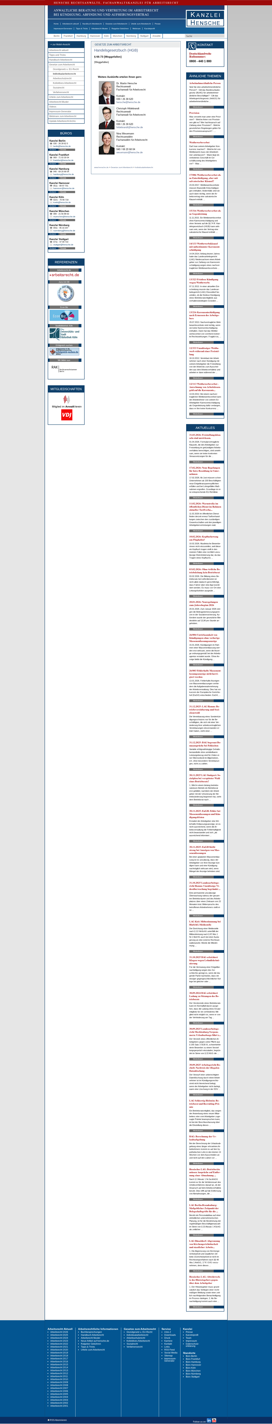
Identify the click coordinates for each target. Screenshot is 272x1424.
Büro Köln (191, 1368)
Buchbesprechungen (91, 1332)
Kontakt (168, 1344)
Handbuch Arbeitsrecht (92, 24)
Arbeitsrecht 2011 (59, 1376)
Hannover (95, 36)
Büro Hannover (193, 1365)
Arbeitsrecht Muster (99, 29)
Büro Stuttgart (192, 1376)
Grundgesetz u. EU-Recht (66, 69)
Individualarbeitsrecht (64, 74)
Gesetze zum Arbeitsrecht (116, 24)
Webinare (136, 29)
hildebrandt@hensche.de (129, 127)
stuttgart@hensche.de (63, 245)
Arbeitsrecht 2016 (59, 1361)
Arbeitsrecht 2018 (59, 1355)
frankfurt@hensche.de (63, 160)
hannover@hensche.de (63, 188)
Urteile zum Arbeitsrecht (141, 24)
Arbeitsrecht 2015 (59, 1364)
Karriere (168, 1341)
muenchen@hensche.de (64, 216)
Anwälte (156, 36)
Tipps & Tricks (82, 29)
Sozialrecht (58, 87)
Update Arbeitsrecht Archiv (62, 121)
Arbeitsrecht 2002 (59, 1403)
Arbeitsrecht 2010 (59, 1379)
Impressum (191, 1341)
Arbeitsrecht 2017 (59, 1358)
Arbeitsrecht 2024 (59, 1338)
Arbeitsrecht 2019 (59, 1352)
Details (63, 150)
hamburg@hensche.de (63, 174)
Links (167, 1347)
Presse (158, 24)
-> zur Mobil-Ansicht (60, 44)
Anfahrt (53, 150)
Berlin (57, 36)
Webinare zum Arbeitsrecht (62, 116)
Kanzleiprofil (149, 29)
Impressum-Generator (63, 29)
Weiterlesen (198, 107)
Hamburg (81, 36)
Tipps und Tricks (57, 55)
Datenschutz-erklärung (192, 1345)
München (117, 36)
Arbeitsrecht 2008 (59, 1385)
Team (188, 1338)
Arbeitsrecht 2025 (59, 1335)
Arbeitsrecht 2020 (59, 1349)
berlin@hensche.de (62, 146)
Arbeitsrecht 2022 (59, 1344)
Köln (106, 36)
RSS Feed (169, 1349)
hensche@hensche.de (128, 102)
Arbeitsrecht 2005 (59, 1394)
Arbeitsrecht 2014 (59, 1367)
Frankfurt (68, 36)
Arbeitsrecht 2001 (59, 1406)
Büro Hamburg (193, 1362)
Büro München (193, 1371)
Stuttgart (144, 36)
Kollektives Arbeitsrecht (64, 83)
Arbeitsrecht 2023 (59, 1341)
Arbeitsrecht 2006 (59, 1391)
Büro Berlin (191, 1356)
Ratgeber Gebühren (120, 29)
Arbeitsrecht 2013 (59, 1370)
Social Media (170, 1352)
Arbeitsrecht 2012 (59, 1373)
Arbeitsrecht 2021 (59, 1347)
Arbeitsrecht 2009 (59, 1382)
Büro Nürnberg (193, 1373)
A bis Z (167, 1332)
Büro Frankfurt (193, 1359)
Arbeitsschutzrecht (62, 78)
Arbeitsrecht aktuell (70, 24)
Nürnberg (131, 36)
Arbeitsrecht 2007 (59, 1388)
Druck (167, 1338)
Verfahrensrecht (61, 92)
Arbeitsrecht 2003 (59, 1400)
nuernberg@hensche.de (64, 230)
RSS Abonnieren (58, 1420)
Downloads (170, 1335)
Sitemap (168, 1355)
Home (56, 24)
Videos (52, 106)
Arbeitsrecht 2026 (59, 1332)
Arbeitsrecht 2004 (59, 1397)
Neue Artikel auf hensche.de (95, 1341)
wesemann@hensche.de (129, 152)
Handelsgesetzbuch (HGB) (116, 50)
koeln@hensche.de (62, 202)
